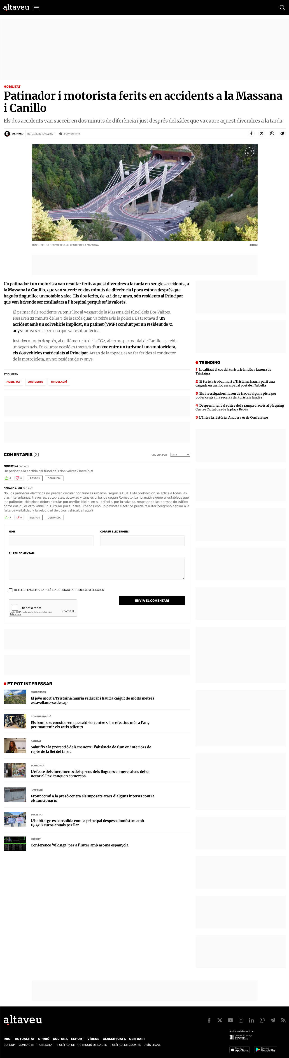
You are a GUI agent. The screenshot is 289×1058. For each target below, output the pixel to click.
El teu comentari (22, 553)
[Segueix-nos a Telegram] (272, 1020)
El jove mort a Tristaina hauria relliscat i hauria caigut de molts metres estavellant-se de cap (92, 700)
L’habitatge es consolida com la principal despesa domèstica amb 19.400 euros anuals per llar (87, 823)
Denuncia (54, 478)
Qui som (9, 1044)
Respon (35, 478)
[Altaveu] (16, 7)
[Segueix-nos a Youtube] (230, 1020)
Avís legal (152, 1044)
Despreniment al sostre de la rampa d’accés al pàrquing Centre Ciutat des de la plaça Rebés (240, 407)
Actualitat (25, 1039)
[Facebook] (251, 133)
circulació (59, 381)
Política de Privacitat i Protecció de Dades (74, 589)
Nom (12, 531)
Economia (37, 765)
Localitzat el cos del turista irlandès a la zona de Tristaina (233, 371)
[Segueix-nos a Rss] (283, 1020)
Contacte (26, 1044)
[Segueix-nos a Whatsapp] (262, 1020)
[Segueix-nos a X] (219, 1020)
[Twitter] (262, 133)
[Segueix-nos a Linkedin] (251, 1020)
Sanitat (36, 741)
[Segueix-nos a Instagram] (240, 1020)
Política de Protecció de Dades (82, 1044)
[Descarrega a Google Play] (265, 1049)
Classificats (114, 1039)
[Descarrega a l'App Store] (239, 1049)
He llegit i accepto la (58, 589)
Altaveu (17, 133)
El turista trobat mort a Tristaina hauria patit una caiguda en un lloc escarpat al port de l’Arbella (235, 383)
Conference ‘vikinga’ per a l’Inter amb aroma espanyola (79, 845)
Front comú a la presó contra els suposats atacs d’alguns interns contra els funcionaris (92, 798)
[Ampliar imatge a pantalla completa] (249, 151)
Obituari (137, 1039)
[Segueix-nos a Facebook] (209, 1020)
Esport (36, 839)
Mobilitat (12, 87)
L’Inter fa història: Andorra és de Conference (233, 417)
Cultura (60, 1039)
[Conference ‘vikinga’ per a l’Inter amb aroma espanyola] (15, 844)
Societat (37, 814)
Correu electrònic (114, 531)
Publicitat (45, 1044)
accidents (35, 381)
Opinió (43, 1039)
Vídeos (93, 1039)
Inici (8, 1039)
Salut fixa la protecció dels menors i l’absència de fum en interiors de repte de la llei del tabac (91, 749)
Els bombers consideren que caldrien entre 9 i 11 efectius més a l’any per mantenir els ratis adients (90, 725)
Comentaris (72, 133)
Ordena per (159, 454)
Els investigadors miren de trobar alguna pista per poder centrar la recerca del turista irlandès (236, 395)
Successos (38, 692)
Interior (37, 790)
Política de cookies (125, 1044)
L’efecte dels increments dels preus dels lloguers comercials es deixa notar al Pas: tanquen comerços (90, 774)
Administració (41, 716)
